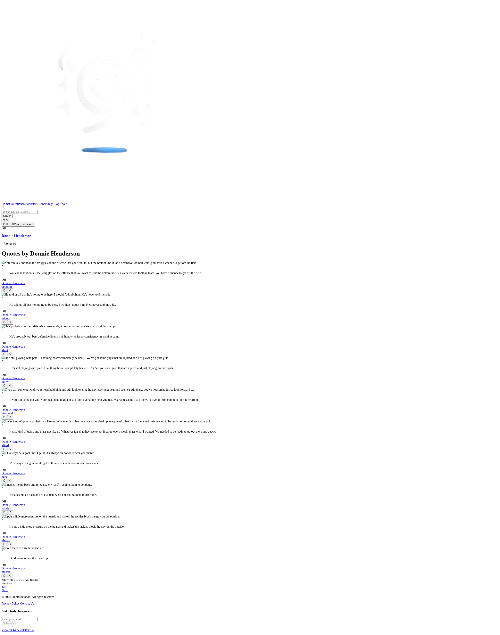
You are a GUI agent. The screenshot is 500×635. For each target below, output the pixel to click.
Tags (50, 204)
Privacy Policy (11, 603)
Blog (56, 204)
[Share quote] (10, 291)
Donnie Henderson (13, 283)
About (63, 204)
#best (5, 350)
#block (6, 540)
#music (6, 572)
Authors (42, 204)
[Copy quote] (4, 291)
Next (5, 590)
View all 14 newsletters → (18, 630)
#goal (5, 476)
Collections (16, 204)
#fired (5, 445)
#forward (7, 413)
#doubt (6, 318)
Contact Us (27, 603)
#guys (5, 381)
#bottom (7, 286)
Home (5, 204)
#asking (6, 508)
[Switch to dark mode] (6, 220)
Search (7, 215)
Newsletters (30, 204)
